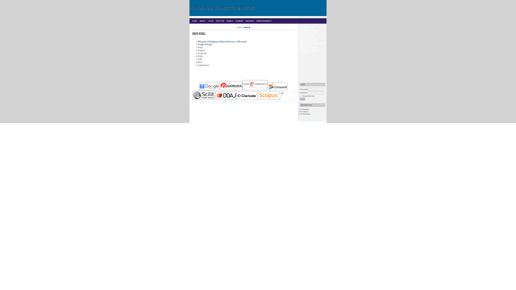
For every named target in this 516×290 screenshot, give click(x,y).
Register (220, 21)
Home (194, 21)
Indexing (246, 27)
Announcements (263, 21)
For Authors (304, 111)
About (202, 21)
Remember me (309, 96)
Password (303, 93)
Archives (250, 21)
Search (230, 21)
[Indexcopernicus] (255, 89)
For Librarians (305, 114)
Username (304, 89)
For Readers (304, 109)
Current (239, 21)
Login (211, 21)
